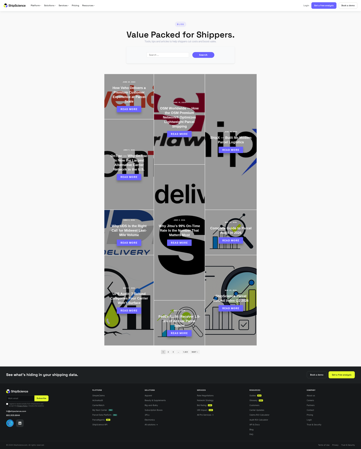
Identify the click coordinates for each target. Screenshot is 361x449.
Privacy (335, 445)
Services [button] (64, 5)
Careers (310, 400)
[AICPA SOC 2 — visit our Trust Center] (10, 423)
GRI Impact (204, 410)
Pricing (75, 5)
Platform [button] (36, 5)
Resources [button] (88, 5)
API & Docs (254, 424)
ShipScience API (99, 424)
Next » (195, 352)
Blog (251, 429)
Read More (129, 109)
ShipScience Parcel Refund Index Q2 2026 (231, 298)
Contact (310, 410)
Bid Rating (204, 405)
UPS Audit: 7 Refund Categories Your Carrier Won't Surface (129, 298)
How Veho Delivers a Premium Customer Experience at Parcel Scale (129, 94)
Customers (254, 405)
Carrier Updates (256, 410)
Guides (255, 395)
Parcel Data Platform (104, 415)
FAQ (251, 434)
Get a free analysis (324, 5)
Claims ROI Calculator (259, 415)
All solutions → (151, 424)
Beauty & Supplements (155, 400)
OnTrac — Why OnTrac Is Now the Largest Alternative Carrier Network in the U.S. (129, 162)
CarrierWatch (98, 405)
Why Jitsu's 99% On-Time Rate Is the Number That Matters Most (179, 230)
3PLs (147, 415)
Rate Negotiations (205, 395)
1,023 (185, 352)
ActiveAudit (97, 400)
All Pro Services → (205, 415)
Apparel (148, 395)
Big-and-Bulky (151, 405)
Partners (310, 405)
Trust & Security (314, 424)
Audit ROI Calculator (258, 420)
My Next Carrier (102, 410)
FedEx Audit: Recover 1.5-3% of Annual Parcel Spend (179, 321)
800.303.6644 (13, 415)
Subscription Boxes (153, 410)
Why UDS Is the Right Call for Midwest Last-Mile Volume (129, 230)
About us (311, 395)
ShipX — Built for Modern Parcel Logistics (231, 140)
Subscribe (41, 398)
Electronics (150, 420)
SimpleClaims (98, 395)
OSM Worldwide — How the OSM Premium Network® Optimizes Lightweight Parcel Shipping (179, 117)
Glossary (255, 400)
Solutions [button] (50, 5)
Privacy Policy (22, 406)
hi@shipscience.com (16, 411)
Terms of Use (323, 445)
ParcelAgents (101, 420)
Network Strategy (205, 400)
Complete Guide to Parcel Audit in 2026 (231, 230)
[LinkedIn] (20, 423)
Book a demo (348, 5)
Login (306, 5)
